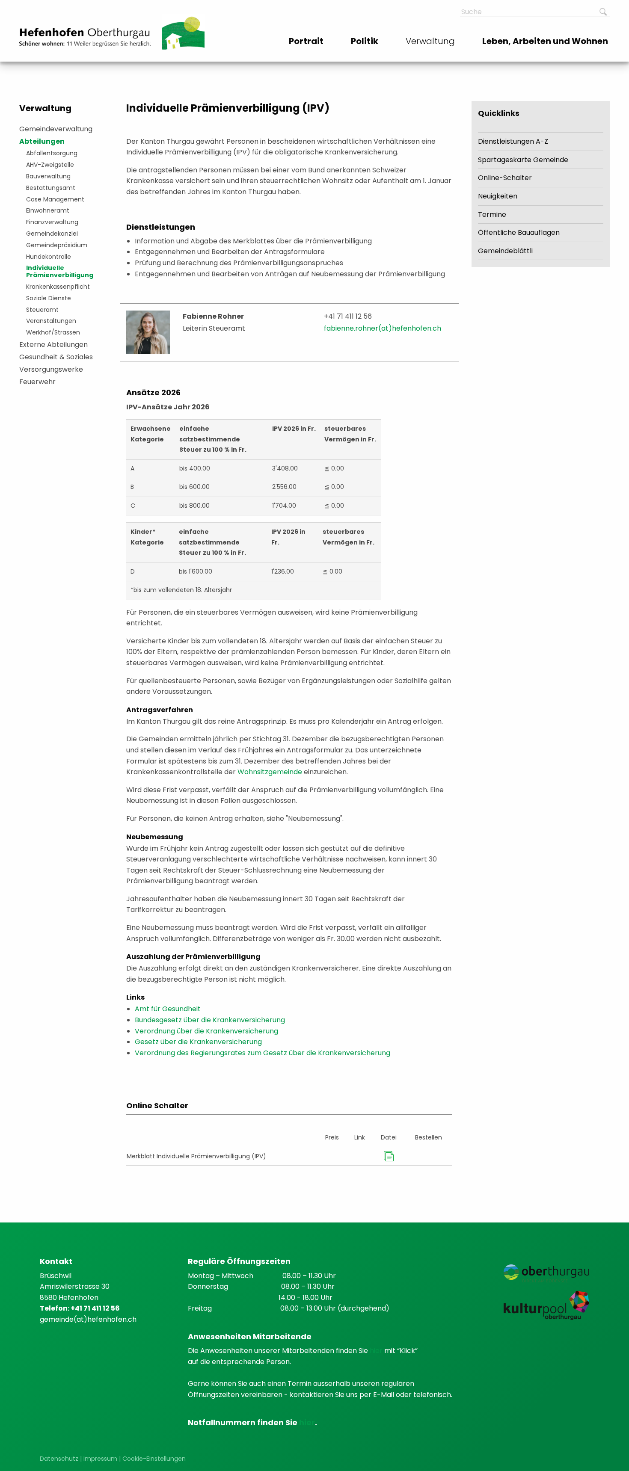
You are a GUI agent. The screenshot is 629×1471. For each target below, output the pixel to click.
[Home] (85, 37)
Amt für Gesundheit (168, 1009)
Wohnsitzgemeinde (269, 772)
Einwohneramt (47, 210)
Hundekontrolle (48, 256)
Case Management (55, 199)
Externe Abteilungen (53, 344)
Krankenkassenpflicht (58, 286)
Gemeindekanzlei (52, 233)
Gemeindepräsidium (56, 245)
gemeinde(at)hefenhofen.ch (88, 1319)
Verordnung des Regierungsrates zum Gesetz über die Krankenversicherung (262, 1053)
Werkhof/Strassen (53, 332)
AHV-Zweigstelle (50, 164)
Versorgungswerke (51, 369)
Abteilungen (42, 141)
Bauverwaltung (48, 176)
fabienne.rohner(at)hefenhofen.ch (382, 328)
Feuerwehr (37, 382)
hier (377, 1351)
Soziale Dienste (48, 298)
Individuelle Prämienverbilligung (59, 271)
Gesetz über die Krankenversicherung (198, 1042)
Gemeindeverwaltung (55, 129)
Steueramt (42, 309)
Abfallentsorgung (51, 153)
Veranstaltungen (51, 321)
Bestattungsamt (50, 188)
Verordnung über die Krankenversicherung (206, 1031)
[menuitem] (307, 41)
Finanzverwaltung (52, 222)
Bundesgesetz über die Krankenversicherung (210, 1020)
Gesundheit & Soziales (56, 357)
